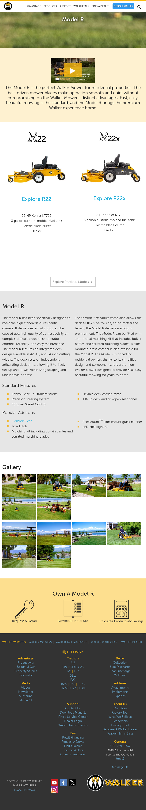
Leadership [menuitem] (120, 721)
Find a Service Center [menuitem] (73, 716)
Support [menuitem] (65, 6)
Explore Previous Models (73, 282)
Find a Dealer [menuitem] (73, 745)
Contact (120, 741)
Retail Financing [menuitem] (73, 737)
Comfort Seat (22, 421)
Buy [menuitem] (73, 733)
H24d (64, 688)
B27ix (81, 684)
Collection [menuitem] (120, 662)
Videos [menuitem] (25, 687)
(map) (120, 758)
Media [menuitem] (25, 683)
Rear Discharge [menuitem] (120, 671)
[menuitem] (123, 6)
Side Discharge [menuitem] (120, 666)
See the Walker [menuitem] (73, 750)
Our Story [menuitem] (120, 708)
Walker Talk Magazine (71, 642)
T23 (68, 671)
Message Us (120, 767)
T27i (76, 671)
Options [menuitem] (120, 696)
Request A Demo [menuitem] (73, 741)
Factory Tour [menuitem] (120, 712)
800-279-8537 (120, 745)
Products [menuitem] (50, 6)
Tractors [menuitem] (73, 658)
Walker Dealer (131, 642)
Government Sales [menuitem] (73, 754)
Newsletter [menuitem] (25, 691)
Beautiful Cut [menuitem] (26, 666)
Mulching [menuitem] (120, 675)
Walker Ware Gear (104, 642)
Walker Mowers (40, 642)
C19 (64, 667)
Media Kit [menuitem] (25, 700)
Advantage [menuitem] (33, 6)
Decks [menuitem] (120, 658)
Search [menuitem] (139, 8)
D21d (72, 675)
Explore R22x (109, 198)
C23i (81, 667)
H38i (82, 688)
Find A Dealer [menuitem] (100, 6)
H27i (73, 688)
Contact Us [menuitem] (73, 708)
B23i (64, 684)
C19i (72, 667)
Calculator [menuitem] (26, 675)
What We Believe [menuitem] (120, 716)
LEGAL (18, 789)
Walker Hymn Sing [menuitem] (120, 733)
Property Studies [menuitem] (25, 671)
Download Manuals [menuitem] (73, 712)
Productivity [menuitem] (25, 662)
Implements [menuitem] (120, 691)
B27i (72, 684)
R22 (73, 679)
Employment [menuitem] (120, 725)
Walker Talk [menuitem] (81, 6)
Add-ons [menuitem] (120, 683)
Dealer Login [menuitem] (73, 721)
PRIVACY (29, 789)
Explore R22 (36, 199)
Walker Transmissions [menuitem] (73, 725)
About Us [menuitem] (120, 704)
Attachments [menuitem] (120, 687)
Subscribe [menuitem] (26, 696)
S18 (73, 662)
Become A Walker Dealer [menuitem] (120, 729)
